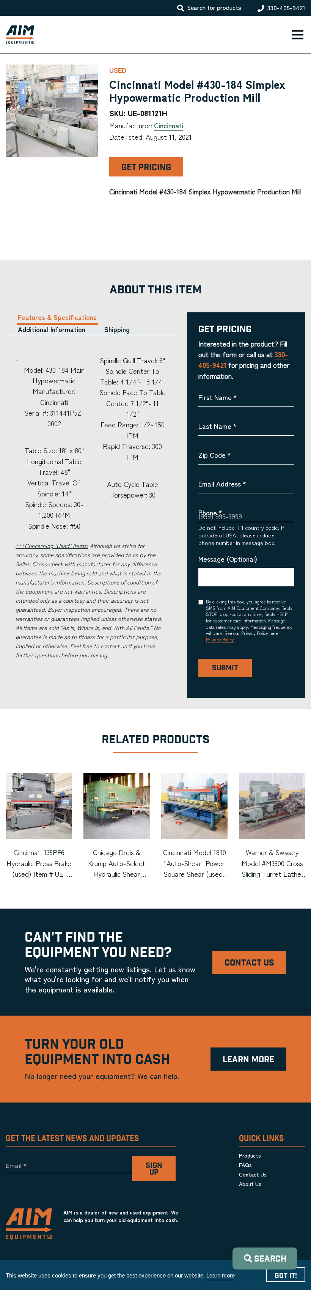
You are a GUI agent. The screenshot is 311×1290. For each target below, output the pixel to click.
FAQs (245, 1165)
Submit (225, 668)
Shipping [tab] (117, 329)
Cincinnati (168, 125)
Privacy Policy (220, 639)
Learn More (248, 1059)
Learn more (220, 1275)
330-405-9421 (286, 8)
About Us (250, 1184)
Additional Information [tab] (51, 329)
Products (250, 1155)
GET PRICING (146, 167)
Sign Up (154, 1169)
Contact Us (249, 963)
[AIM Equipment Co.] (17, 34)
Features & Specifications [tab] (57, 317)
